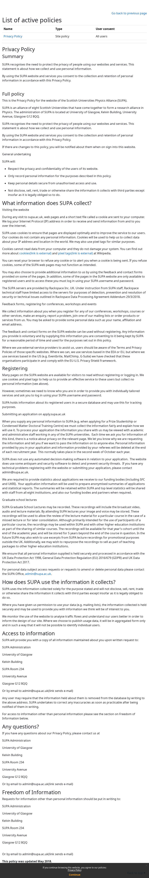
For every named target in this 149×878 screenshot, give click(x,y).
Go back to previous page (129, 13)
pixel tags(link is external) (75, 253)
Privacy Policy (74, 870)
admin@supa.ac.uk (38, 574)
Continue (74, 874)
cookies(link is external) (35, 253)
